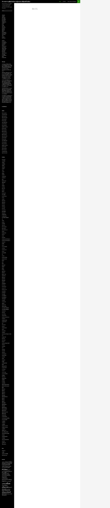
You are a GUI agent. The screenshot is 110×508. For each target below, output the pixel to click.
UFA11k (3, 344)
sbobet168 (4, 310)
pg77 (3, 261)
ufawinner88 (4, 355)
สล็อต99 (3, 398)
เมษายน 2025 (4, 137)
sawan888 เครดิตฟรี (5, 307)
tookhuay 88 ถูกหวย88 (5, 343)
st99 (2, 35)
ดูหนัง (3, 364)
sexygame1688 (4, 320)
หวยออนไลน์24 (4, 416)
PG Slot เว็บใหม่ (4, 257)
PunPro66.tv (4, 286)
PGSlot (3, 269)
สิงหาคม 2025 (4, 131)
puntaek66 (4, 43)
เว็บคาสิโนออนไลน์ (5, 431)
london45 (3, 242)
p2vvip (3, 251)
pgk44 (3, 268)
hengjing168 (4, 21)
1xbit (3, 170)
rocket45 (3, 300)
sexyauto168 (4, 33)
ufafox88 (3, 350)
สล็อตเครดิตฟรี (4, 408)
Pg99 (3, 263)
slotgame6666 (4, 327)
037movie (3, 159)
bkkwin (3, 191)
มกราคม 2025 (4, 142)
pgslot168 (3, 271)
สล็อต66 (3, 390)
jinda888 (3, 223)
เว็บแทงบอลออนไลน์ (5, 439)
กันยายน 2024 (4, 148)
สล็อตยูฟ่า (3, 405)
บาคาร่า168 (4, 372)
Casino (3, 197)
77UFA (3, 171)
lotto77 (3, 245)
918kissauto (4, 49)
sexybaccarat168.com (5, 317)
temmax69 (3, 38)
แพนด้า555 (4, 442)
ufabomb (3, 349)
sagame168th (4, 48)
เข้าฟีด (3, 452)
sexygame (3, 318)
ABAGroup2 (4, 180)
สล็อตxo (3, 401)
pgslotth (3, 28)
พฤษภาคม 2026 (4, 117)
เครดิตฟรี (3, 428)
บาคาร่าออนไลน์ (4, 373)
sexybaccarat (4, 46)
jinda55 (3, 222)
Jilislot (3, 220)
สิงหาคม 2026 (4, 113)
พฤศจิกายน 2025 (5, 126)
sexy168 (3, 312)
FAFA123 (3, 203)
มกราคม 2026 (4, 123)
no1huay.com (4, 249)
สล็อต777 (3, 393)
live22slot (3, 51)
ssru (2, 335)
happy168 (3, 20)
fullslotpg (3, 54)
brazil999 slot (4, 196)
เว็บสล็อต (3, 438)
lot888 (3, 243)
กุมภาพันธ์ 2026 (4, 122)
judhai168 (3, 27)
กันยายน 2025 (4, 129)
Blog (60, 1)
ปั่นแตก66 (3, 376)
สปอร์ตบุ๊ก (3, 382)
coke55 (3, 199)
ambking (3, 186)
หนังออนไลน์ (4, 415)
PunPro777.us (4, 289)
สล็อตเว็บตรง (4, 410)
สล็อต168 (3, 389)
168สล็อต (3, 462)
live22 (3, 235)
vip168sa (3, 356)
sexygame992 (4, 321)
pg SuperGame (4, 258)
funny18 (3, 208)
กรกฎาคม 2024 (4, 151)
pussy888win (4, 55)
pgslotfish (3, 278)
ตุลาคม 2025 (4, 128)
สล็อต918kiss (8, 489)
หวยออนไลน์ (4, 57)
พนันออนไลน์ (4, 378)
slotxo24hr (4, 34)
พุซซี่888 (3, 379)
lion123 (3, 234)
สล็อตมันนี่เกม (4, 404)
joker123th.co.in (5, 229)
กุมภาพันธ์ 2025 (4, 140)
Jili (2, 219)
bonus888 (3, 18)
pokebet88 (4, 283)
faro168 (3, 205)
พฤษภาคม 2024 (4, 152)
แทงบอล (3, 441)
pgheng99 (3, 50)
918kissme (3, 177)
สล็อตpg (3, 399)
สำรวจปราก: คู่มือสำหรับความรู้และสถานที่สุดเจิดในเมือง (16, 1)
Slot (2, 323)
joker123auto (4, 226)
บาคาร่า (3, 370)
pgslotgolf (3, 280)
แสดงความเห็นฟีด (5, 453)
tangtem (3, 36)
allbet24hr (3, 17)
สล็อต (3, 387)
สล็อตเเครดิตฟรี (9, 493)
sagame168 (4, 304)
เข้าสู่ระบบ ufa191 (5, 425)
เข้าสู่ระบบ (3, 450)
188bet (3, 165)
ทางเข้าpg (3, 369)
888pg (3, 173)
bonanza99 (4, 193)
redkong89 (4, 298)
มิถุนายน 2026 (4, 116)
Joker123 (3, 225)
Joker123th (3, 467)
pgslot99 (3, 471)
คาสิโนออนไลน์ (4, 363)
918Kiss (3, 174)
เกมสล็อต (3, 424)
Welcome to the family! (72, 1)
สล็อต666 (3, 392)
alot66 (3, 183)
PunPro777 (10, 471)
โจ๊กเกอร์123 (4, 444)
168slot (3, 162)
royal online (4, 301)
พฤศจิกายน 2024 (5, 145)
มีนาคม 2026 (4, 120)
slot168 (3, 326)
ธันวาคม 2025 (4, 125)
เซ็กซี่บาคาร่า (4, 430)
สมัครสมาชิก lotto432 (5, 384)
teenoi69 (3, 338)
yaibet (3, 358)
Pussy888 (3, 294)
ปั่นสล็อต (3, 375)
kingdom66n (4, 232)
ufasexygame (4, 353)
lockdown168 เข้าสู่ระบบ (6, 240)
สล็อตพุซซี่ (3, 402)
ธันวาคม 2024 (4, 143)
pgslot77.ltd (4, 274)
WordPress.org (4, 455)
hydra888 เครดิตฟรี (5, 217)
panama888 (4, 252)
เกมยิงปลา (3, 422)
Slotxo (3, 329)
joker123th (4, 228)
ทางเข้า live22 (4, 367)
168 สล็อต (3, 160)
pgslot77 (3, 44)
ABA (2, 179)
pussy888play (4, 42)
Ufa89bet (3, 346)
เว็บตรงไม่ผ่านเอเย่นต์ (5, 433)
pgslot (3, 31)
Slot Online (4, 324)
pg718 (3, 260)
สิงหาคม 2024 (4, 149)
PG (2, 254)
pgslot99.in (4, 275)
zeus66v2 (3, 359)
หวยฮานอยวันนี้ (4, 419)
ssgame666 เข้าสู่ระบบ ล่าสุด (6, 333)
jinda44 (3, 23)
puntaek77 (4, 292)
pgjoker (3, 266)
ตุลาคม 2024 (4, 146)
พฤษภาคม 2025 (4, 136)
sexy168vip (4, 47)
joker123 (3, 26)
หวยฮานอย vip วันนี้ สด (5, 418)
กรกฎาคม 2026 (4, 114)
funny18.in (4, 209)
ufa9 (2, 347)
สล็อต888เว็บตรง (5, 396)
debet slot (3, 200)
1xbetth (3, 16)
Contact (64, 1)
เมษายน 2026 (4, 119)
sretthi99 (3, 332)
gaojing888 (4, 19)
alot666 (3, 40)
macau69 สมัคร (4, 246)
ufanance (3, 352)
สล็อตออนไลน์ (4, 407)
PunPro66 (3, 284)
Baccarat (3, 188)
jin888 (3, 25)
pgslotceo (3, 277)
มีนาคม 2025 (4, 139)
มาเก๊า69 (3, 381)
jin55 (3, 24)
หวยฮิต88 (3, 421)
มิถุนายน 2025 (4, 134)
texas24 (3, 341)
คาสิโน (3, 361)
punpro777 (4, 41)
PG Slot (3, 255)
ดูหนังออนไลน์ (4, 366)
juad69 (3, 231)
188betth (3, 15)
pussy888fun (4, 32)
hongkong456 (4, 216)
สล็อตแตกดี (4, 413)
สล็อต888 (3, 395)
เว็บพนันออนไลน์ (4, 436)
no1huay (3, 248)
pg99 (9, 467)
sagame (3, 303)
